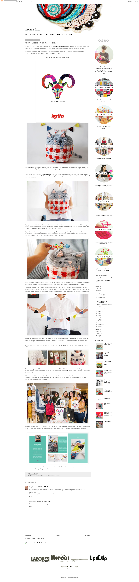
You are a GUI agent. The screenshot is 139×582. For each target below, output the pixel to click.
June (99, 315)
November (100, 297)
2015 (97, 333)
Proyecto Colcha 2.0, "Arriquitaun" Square (108, 372)
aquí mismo (76, 426)
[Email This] (29, 474)
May (99, 317)
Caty (30, 487)
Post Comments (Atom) (38, 538)
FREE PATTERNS (49, 34)
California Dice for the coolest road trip (107, 354)
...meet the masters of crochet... (103, 158)
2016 (97, 331)
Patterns (50, 475)
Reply (30, 496)
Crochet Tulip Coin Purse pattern (107, 363)
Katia (45, 167)
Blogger (76, 577)
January (100, 326)
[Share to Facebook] (35, 474)
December (100, 295)
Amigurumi (32, 475)
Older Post (87, 535)
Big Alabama (40, 282)
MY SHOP (32, 34)
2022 (97, 286)
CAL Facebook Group (101, 275)
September (101, 309)
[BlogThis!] (31, 474)
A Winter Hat (107, 398)
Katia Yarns (38, 475)
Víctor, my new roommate (107, 422)
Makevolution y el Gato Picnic (105, 299)
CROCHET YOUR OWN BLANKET (64, 34)
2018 (97, 293)
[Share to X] (33, 474)
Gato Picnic (38, 225)
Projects (58, 475)
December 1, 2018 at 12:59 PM (40, 487)
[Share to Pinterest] (37, 474)
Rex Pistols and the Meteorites (102, 302)
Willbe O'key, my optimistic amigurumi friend (108, 414)
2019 (97, 291)
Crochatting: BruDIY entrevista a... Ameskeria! (107, 382)
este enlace (69, 370)
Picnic (53, 475)
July (99, 313)
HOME (26, 34)
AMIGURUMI (40, 34)
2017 (97, 329)
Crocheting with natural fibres (108, 344)
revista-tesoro (47, 174)
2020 (97, 288)
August (99, 311)
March (99, 322)
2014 (97, 336)
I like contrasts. (103, 66)
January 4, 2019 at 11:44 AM (43, 501)
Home (58, 535)
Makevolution (60, 46)
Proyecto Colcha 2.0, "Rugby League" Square (108, 390)
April (99, 320)
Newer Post (28, 535)
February (100, 324)
